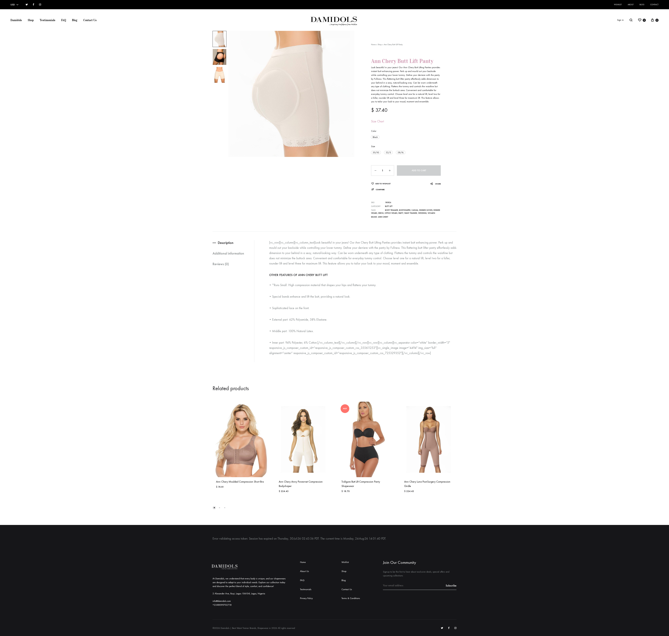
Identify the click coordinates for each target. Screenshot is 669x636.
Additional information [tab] (228, 253)
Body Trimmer (391, 210)
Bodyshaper (404, 210)
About (631, 4)
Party (400, 213)
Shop (31, 20)
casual (415, 210)
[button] (375, 137)
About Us (304, 571)
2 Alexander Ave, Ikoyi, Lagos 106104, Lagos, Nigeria (239, 593)
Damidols (16, 20)
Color (373, 131)
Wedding (422, 213)
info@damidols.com (222, 601)
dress (381, 213)
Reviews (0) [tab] (221, 264)
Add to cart (419, 170)
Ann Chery (383, 217)
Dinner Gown (425, 210)
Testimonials (47, 20)
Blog (642, 4)
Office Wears (391, 213)
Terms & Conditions (350, 598)
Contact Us (90, 20)
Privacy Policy (306, 598)
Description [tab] (225, 243)
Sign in (620, 19)
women (431, 213)
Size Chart (377, 121)
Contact (654, 4)
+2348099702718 (222, 604)
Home (373, 44)
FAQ (63, 20)
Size (373, 146)
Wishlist (618, 4)
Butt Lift (389, 206)
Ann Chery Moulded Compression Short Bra (240, 481)
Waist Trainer (410, 213)
